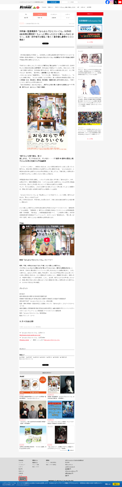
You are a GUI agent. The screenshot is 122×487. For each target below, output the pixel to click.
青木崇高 (56, 357)
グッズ (67, 17)
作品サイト (35, 462)
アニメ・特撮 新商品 (51, 462)
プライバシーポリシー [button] (23, 484)
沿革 (66, 475)
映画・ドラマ (71, 7)
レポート (68, 14)
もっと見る (90, 42)
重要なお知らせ (69, 464)
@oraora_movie (24, 340)
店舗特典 (54, 17)
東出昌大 (43, 357)
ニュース (40, 14)
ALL (26, 14)
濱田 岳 (50, 357)
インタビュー (54, 14)
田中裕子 (30, 357)
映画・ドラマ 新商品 (51, 464)
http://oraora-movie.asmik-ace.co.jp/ (30, 335)
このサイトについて (70, 466)
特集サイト (50, 7)
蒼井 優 (37, 357)
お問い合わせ (68, 473)
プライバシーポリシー (70, 471)
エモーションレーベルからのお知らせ (74, 460)
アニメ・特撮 (64, 7)
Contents (44, 7)
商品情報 (67, 462)
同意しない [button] (108, 484)
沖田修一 (23, 357)
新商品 (47, 460)
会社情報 (89, 7)
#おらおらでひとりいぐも (52, 340)
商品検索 (53, 2)
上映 (78, 7)
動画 (25, 17)
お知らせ (83, 7)
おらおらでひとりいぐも (27, 359)
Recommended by (64, 450)
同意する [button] (116, 484)
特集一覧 (40, 17)
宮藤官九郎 (64, 357)
